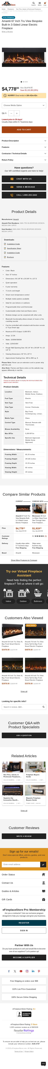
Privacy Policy (29, 1051)
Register (24, 923)
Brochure (10, 257)
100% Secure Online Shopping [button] (24, 997)
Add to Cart (24, 130)
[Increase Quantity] (17, 113)
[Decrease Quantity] (11, 113)
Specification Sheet (14, 248)
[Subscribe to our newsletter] (43, 864)
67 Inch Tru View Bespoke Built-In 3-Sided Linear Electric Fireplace (23, 519)
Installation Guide (13, 244)
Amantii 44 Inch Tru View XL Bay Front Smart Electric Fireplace (12, 678)
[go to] (12, 631)
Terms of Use (19, 1051)
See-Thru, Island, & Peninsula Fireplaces (28, 9)
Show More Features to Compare (24, 560)
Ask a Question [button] (24, 735)
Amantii (16, 219)
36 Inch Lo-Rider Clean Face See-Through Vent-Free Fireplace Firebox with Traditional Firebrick (39, 519)
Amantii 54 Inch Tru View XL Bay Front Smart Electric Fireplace (12, 644)
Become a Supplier (24, 957)
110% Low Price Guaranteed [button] (24, 989)
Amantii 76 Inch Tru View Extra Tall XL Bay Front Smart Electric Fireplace (34, 644)
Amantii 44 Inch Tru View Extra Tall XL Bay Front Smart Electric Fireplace (34, 678)
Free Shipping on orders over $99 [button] (24, 981)
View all (24, 691)
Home (3, 9)
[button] (24, 187)
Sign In (24, 931)
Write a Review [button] (7, 32)
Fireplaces (11, 9)
